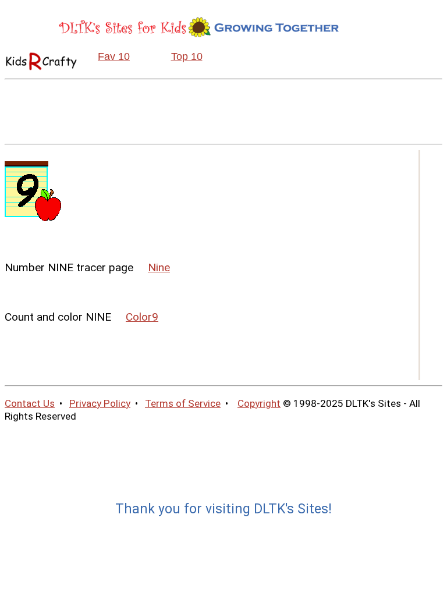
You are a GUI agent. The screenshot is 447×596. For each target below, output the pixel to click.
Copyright (259, 403)
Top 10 (187, 56)
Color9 (142, 317)
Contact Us (30, 403)
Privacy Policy (99, 403)
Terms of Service (183, 403)
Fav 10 (114, 56)
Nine (159, 267)
